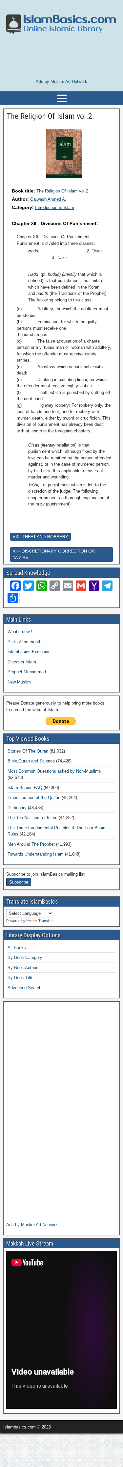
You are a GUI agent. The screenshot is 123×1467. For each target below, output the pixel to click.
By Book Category (25, 957)
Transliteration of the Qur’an (34, 797)
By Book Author (22, 967)
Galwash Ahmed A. (48, 199)
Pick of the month (24, 641)
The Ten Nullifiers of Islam (32, 817)
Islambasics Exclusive (29, 651)
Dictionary (17, 807)
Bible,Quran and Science (31, 761)
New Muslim (19, 682)
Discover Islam (22, 661)
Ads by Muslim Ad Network (61, 81)
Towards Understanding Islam (36, 854)
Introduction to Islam (54, 207)
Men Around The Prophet (31, 844)
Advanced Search (24, 987)
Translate (45, 921)
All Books (17, 947)
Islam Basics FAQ (25, 787)
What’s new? (20, 631)
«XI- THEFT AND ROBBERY (40, 536)
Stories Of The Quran (28, 751)
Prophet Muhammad (27, 671)
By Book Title (20, 977)
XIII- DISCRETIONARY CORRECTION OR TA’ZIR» (54, 554)
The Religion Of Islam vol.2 (62, 191)
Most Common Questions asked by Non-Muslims (54, 771)
